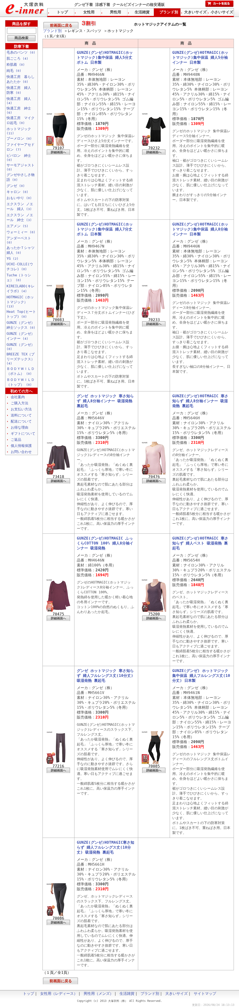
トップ (62, 12)
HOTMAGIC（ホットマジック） (20, 301)
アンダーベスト (19, 240)
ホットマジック (19, 131)
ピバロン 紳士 (19, 157)
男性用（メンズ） (98, 993)
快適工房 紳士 (19, 110)
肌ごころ (17, 58)
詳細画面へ (58, 152)
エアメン (17, 226)
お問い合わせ (21, 452)
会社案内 (18, 397)
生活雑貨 (142, 12)
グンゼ (16, 186)
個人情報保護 (21, 446)
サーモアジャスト (21, 167)
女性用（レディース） (58, 993)
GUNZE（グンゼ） (21, 347)
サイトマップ (205, 993)
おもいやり (19, 198)
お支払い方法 (21, 409)
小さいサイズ (222, 12)
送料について (21, 415)
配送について (21, 421)
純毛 (14, 71)
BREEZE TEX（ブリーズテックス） (21, 358)
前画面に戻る (61, 25)
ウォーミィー (21, 232)
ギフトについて (23, 433)
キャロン (17, 192)
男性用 (115, 12)
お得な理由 (19, 427)
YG (12, 258)
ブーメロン (19, 138)
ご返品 (16, 440)
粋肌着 (16, 64)
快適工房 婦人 (19, 101)
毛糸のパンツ (21, 52)
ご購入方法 (19, 403)
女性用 (89, 12)
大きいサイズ (195, 12)
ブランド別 (52, 31)
